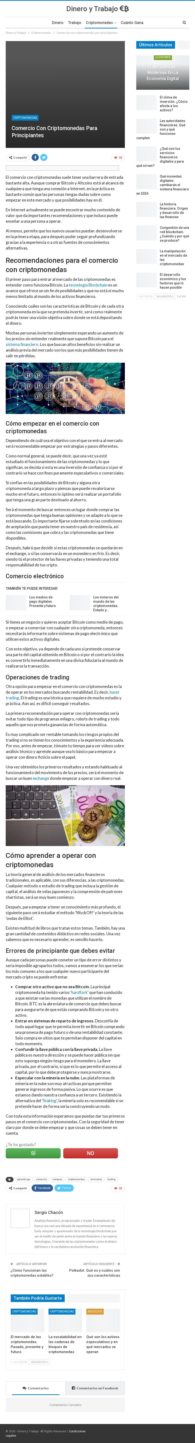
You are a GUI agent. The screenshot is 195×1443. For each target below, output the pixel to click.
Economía (163, 57)
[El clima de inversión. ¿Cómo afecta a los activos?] (146, 102)
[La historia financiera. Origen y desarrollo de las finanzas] (146, 209)
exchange (41, 778)
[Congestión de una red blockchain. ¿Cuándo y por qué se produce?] (146, 233)
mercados (96, 1179)
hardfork (79, 992)
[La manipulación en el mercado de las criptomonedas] (146, 256)
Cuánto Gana (132, 22)
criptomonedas (76, 1179)
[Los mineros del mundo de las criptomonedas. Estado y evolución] (80, 602)
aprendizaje (23, 1179)
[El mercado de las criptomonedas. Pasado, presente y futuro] (27, 1320)
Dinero (57, 22)
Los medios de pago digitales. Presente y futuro (42, 601)
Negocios (95, 1311)
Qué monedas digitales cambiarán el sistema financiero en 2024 (162, 184)
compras (57, 1179)
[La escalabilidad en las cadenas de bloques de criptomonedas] (65, 1320)
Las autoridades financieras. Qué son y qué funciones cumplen (160, 129)
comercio (41, 1179)
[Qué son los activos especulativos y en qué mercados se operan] (103, 1320)
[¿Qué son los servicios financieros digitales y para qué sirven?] (146, 154)
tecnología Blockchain (88, 284)
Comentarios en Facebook (97, 1388)
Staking (49, 1100)
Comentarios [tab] (38, 1388)
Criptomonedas (99, 22)
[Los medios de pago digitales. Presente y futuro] (16, 602)
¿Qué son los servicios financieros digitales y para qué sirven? (160, 157)
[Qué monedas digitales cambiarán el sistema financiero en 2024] (146, 181)
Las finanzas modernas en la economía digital (163, 72)
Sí (33, 1153)
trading (111, 1179)
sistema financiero (22, 344)
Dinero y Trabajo (93, 9)
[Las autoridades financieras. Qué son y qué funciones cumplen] (146, 126)
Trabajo (74, 22)
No (90, 1153)
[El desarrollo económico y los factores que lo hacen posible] (146, 280)
